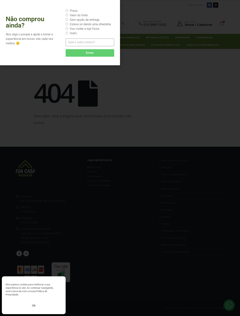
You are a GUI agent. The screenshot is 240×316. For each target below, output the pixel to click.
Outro (73, 33)
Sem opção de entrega (84, 20)
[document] (120, 158)
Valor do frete (79, 15)
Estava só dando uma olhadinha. (90, 24)
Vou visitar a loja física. (85, 28)
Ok (34, 305)
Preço (74, 11)
